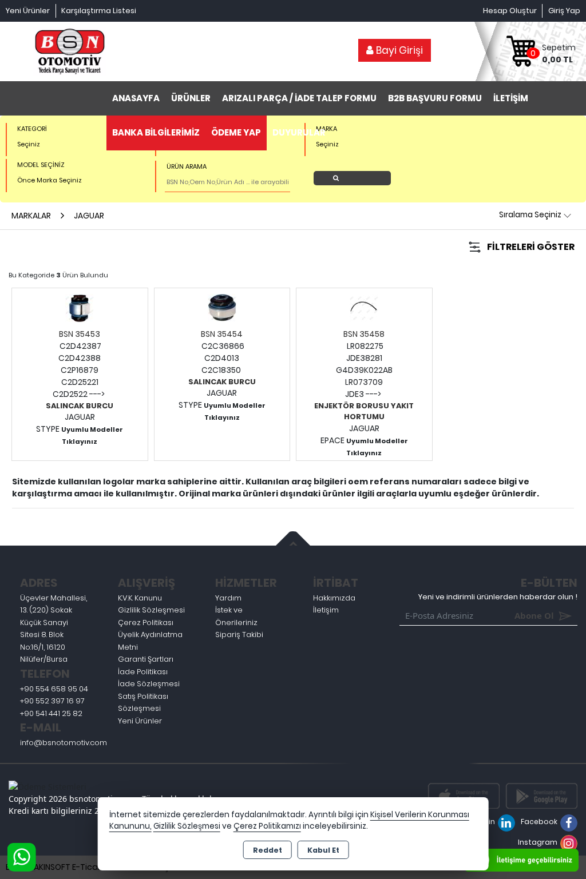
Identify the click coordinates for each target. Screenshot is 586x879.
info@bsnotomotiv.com (63, 742)
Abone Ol (517, 615)
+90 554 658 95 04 (54, 688)
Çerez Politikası (145, 622)
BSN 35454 (222, 334)
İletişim (326, 609)
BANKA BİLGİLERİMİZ (156, 132)
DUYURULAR (299, 132)
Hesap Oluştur (510, 10)
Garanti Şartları (145, 659)
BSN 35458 (364, 334)
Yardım (228, 597)
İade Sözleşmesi (149, 683)
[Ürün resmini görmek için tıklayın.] (80, 307)
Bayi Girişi (398, 50)
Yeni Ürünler (140, 720)
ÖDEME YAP (236, 132)
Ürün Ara (355, 177)
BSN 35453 (79, 334)
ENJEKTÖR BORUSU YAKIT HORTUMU (364, 411)
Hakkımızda (334, 597)
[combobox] (86, 144)
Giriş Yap (564, 10)
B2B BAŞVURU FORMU (435, 98)
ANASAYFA (136, 98)
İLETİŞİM (510, 98)
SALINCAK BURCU (79, 405)
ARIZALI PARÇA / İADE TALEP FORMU (299, 98)
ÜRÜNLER (191, 98)
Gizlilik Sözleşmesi (151, 609)
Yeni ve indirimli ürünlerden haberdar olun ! (497, 596)
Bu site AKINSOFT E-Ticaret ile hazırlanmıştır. (92, 867)
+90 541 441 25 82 (51, 713)
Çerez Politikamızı (267, 826)
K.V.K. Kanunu (140, 597)
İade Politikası (143, 671)
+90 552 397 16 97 (52, 700)
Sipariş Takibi (239, 634)
